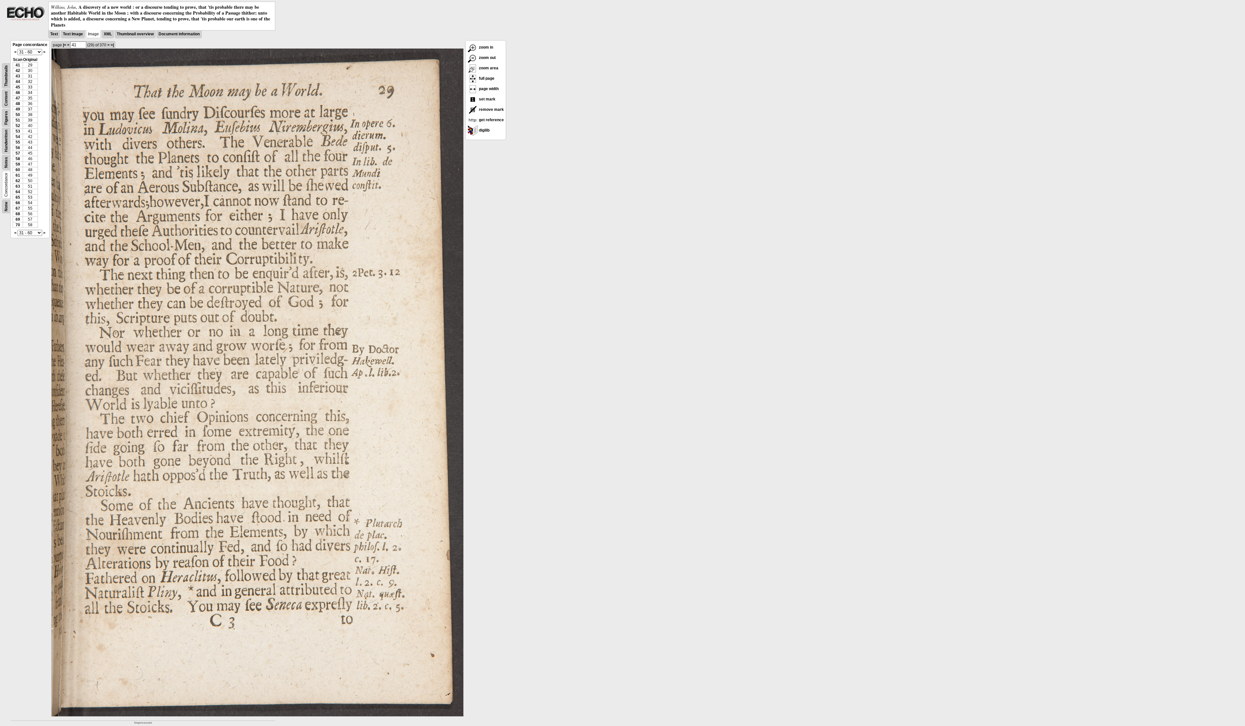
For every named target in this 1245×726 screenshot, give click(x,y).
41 (18, 65)
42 (18, 70)
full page (486, 78)
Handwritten (6, 141)
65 (18, 197)
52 (18, 125)
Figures (6, 118)
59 (18, 164)
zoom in (485, 47)
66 (18, 203)
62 (18, 181)
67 (18, 208)
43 (18, 76)
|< (64, 45)
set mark (486, 99)
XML (108, 34)
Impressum (143, 722)
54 (18, 137)
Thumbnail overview (135, 34)
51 (18, 120)
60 (18, 170)
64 (18, 192)
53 (18, 131)
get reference (491, 120)
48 (18, 103)
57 (18, 153)
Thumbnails (6, 76)
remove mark (491, 109)
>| (112, 45)
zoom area (488, 68)
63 (18, 186)
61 (18, 175)
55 (18, 142)
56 (18, 148)
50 (18, 114)
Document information (179, 34)
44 (18, 81)
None (6, 206)
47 (18, 98)
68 (18, 214)
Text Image (73, 34)
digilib (484, 130)
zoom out (487, 57)
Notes (6, 162)
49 (18, 109)
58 (18, 159)
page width (488, 89)
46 (18, 92)
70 (18, 225)
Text (54, 34)
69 (18, 219)
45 (18, 87)
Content (6, 98)
